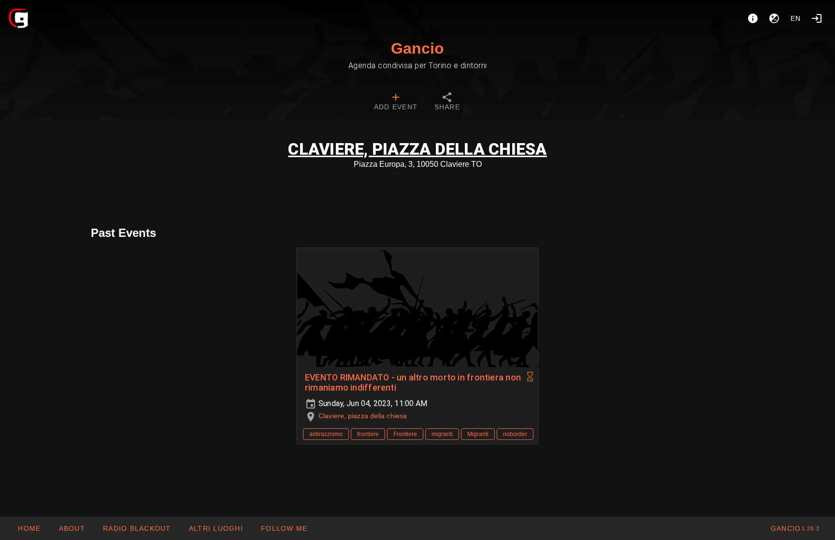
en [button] (796, 18)
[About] (752, 18)
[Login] (816, 18)
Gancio (417, 48)
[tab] (395, 102)
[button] (216, 528)
